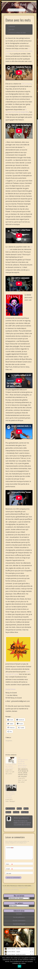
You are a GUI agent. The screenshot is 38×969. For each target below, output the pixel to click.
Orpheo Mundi (19, 4)
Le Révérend (11, 26)
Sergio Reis (25, 812)
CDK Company (26, 84)
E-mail (9, 869)
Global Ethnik (10, 689)
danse (19, 808)
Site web (8, 873)
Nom (9, 864)
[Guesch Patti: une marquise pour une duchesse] (11, 788)
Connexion (19, 914)
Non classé (23, 32)
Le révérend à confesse (14, 32)
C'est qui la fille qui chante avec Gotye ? (11, 766)
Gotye (26, 808)
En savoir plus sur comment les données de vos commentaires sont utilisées (18, 887)
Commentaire (9, 847)
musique (16, 812)
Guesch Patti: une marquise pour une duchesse (10, 794)
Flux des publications (19, 917)
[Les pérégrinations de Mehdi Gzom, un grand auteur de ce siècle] (24, 770)
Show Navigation (30, 17)
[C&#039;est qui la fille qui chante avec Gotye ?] (11, 760)
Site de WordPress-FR (19, 924)
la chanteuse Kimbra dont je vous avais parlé (19, 51)
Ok (19, 966)
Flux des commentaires (19, 920)
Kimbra (9, 812)
